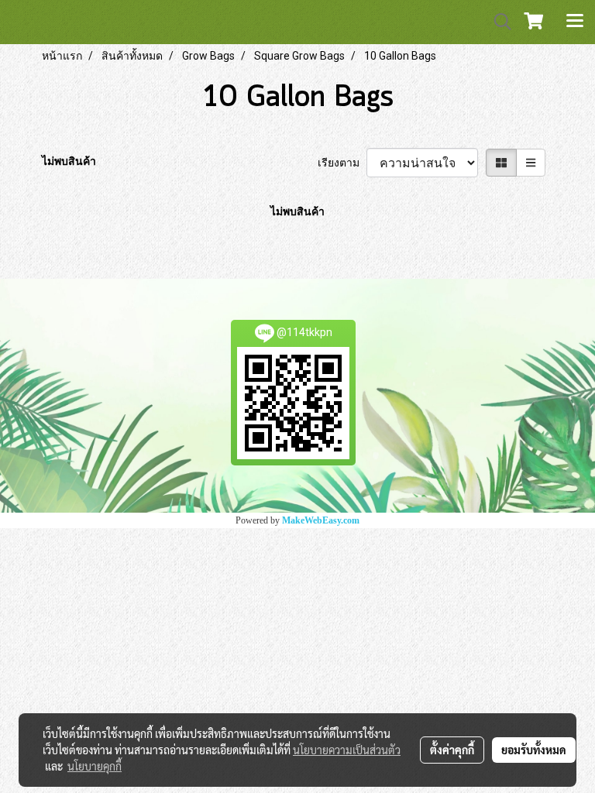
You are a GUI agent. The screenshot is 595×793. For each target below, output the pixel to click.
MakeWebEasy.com (320, 520)
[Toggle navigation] (575, 22)
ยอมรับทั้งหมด (533, 750)
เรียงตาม (342, 162)
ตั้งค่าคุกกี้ (452, 750)
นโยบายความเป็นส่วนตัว (347, 750)
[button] (497, 21)
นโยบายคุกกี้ (94, 766)
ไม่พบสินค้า (69, 161)
